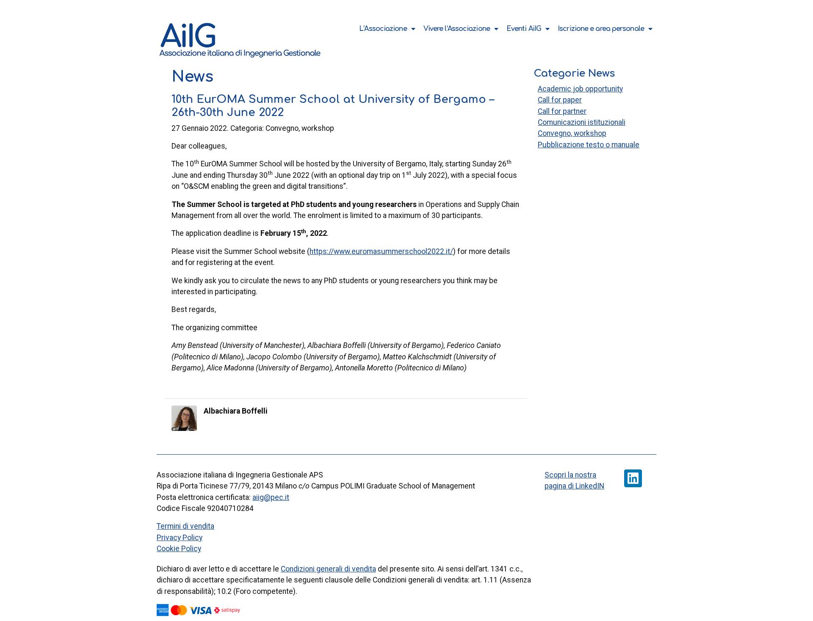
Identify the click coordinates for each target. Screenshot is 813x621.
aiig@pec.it (270, 497)
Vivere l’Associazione (456, 29)
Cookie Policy (179, 548)
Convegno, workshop (572, 133)
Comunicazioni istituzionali (581, 122)
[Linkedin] (633, 478)
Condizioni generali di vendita (328, 569)
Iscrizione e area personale (601, 29)
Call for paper (560, 100)
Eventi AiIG (523, 29)
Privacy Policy (179, 537)
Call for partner (562, 111)
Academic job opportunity (580, 89)
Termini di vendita (185, 526)
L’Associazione (382, 29)
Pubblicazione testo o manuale (588, 145)
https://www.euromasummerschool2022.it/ (381, 251)
